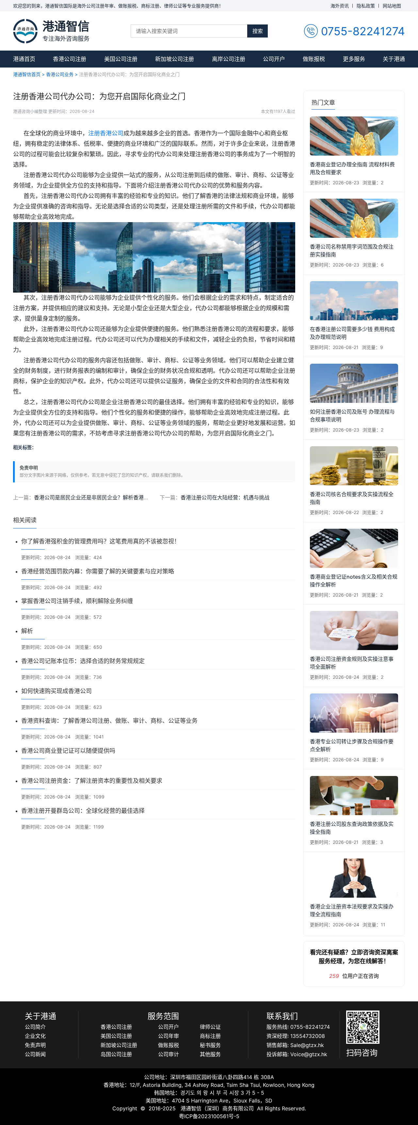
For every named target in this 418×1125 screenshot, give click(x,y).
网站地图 (392, 5)
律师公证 (210, 1027)
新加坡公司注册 (174, 59)
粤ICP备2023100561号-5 (209, 1116)
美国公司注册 (120, 59)
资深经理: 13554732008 (295, 1036)
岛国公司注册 (116, 1054)
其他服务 (210, 1054)
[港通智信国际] (25, 31)
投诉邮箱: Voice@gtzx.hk (296, 1054)
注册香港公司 (105, 133)
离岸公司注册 (228, 59)
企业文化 (35, 1036)
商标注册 (210, 1036)
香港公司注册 (69, 59)
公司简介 (35, 1027)
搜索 (257, 31)
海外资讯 (339, 5)
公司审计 (168, 1054)
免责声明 (35, 1045)
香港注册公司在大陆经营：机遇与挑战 (225, 497)
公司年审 (168, 1036)
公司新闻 (35, 1054)
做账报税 (314, 59)
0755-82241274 (363, 31)
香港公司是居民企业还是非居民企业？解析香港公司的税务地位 (107, 497)
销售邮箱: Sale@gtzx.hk (295, 1045)
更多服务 (354, 59)
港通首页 (24, 59)
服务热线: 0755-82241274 (298, 1027)
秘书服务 (210, 1045)
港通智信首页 (26, 74)
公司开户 (274, 59)
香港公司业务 (59, 74)
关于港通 (394, 59)
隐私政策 (366, 5)
